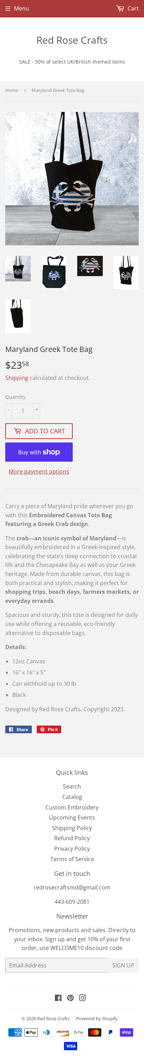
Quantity (15, 397)
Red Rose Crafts (72, 39)
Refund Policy (72, 838)
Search (72, 786)
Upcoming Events (72, 817)
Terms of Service (72, 859)
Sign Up (123, 965)
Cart (132, 8)
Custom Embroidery (72, 807)
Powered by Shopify (97, 1018)
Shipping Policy (72, 828)
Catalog (72, 797)
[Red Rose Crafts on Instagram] (82, 998)
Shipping (16, 378)
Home (11, 90)
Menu (21, 8)
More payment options (39, 471)
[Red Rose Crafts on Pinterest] (70, 998)
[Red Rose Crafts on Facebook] (58, 998)
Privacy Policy (72, 848)
